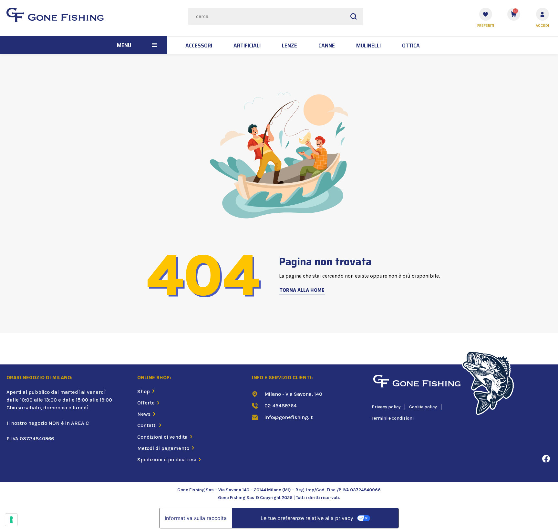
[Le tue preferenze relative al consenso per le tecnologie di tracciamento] (11, 520)
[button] (154, 45)
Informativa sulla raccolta (196, 518)
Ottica (411, 45)
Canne (326, 45)
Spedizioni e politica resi (166, 459)
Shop (143, 391)
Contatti (147, 425)
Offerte (146, 403)
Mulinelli (368, 45)
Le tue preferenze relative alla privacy (307, 518)
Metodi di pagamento (163, 448)
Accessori (198, 45)
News (143, 414)
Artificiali (247, 45)
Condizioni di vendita (162, 437)
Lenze (289, 45)
